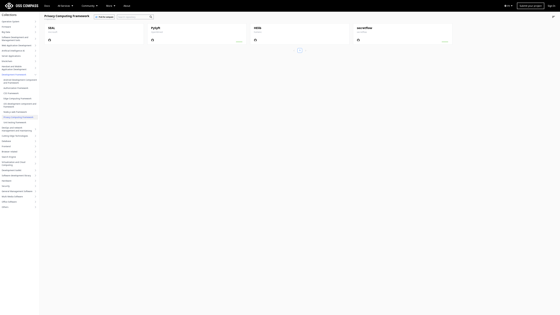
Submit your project (531, 5)
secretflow (364, 28)
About (127, 5)
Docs (47, 5)
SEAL (51, 28)
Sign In (551, 5)
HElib (257, 28)
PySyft (155, 28)
